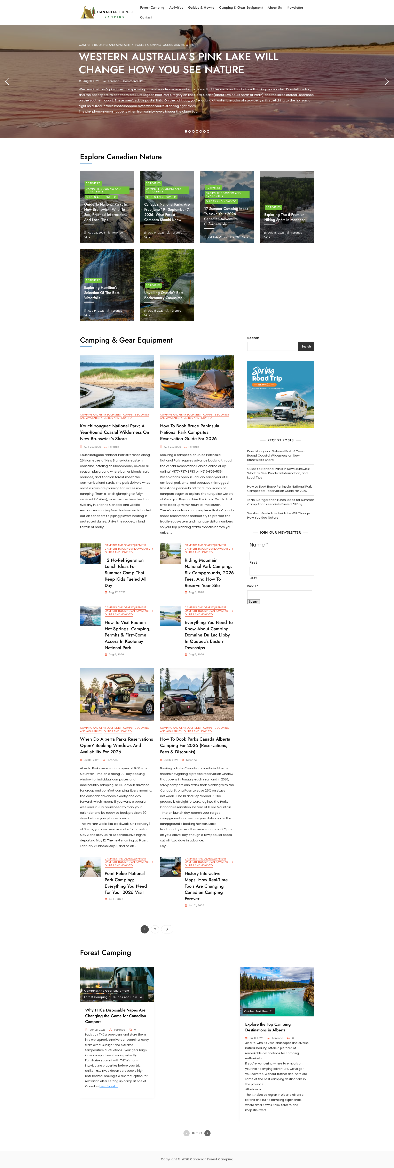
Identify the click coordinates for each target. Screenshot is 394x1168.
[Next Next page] (167, 929)
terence (113, 81)
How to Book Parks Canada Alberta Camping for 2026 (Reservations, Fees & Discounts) (195, 745)
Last (253, 578)
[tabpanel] (197, 81)
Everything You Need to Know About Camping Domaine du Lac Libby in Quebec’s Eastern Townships (209, 635)
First (253, 562)
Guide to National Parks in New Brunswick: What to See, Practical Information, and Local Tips (105, 212)
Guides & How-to (201, 7)
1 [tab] (186, 131)
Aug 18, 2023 (276, 233)
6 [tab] (204, 131)
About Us (275, 7)
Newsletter (295, 7)
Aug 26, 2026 (96, 233)
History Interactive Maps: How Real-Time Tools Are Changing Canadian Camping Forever (206, 886)
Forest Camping (152, 7)
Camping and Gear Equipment (100, 415)
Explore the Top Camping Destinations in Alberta (268, 1027)
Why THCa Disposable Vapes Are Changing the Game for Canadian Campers (115, 1016)
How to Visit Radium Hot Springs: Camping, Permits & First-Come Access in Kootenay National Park (128, 635)
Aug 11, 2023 (156, 311)
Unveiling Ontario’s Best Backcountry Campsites (163, 295)
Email (253, 586)
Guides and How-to (179, 45)
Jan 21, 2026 (97, 1030)
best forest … (109, 1086)
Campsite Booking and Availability (106, 45)
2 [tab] (189, 131)
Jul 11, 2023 (256, 1038)
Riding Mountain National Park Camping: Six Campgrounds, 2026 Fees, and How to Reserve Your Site (209, 573)
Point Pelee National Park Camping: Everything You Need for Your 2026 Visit (126, 882)
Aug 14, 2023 (95, 311)
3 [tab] (193, 131)
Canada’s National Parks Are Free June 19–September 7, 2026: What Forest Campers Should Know (167, 212)
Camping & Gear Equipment (241, 7)
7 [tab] (208, 131)
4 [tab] (197, 131)
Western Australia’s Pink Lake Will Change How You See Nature (178, 63)
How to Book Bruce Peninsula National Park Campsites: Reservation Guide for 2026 (189, 432)
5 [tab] (201, 131)
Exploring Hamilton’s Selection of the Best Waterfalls (101, 292)
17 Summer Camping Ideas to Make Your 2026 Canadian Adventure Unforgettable (226, 216)
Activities (176, 7)
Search (253, 338)
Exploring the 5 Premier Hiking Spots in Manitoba (285, 217)
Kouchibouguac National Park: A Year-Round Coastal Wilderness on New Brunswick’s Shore (114, 432)
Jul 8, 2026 (214, 237)
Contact (146, 17)
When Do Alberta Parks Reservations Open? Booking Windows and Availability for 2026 (116, 745)
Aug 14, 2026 (156, 233)
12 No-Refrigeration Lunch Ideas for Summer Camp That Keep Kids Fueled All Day (125, 573)
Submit (253, 601)
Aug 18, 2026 (91, 81)
